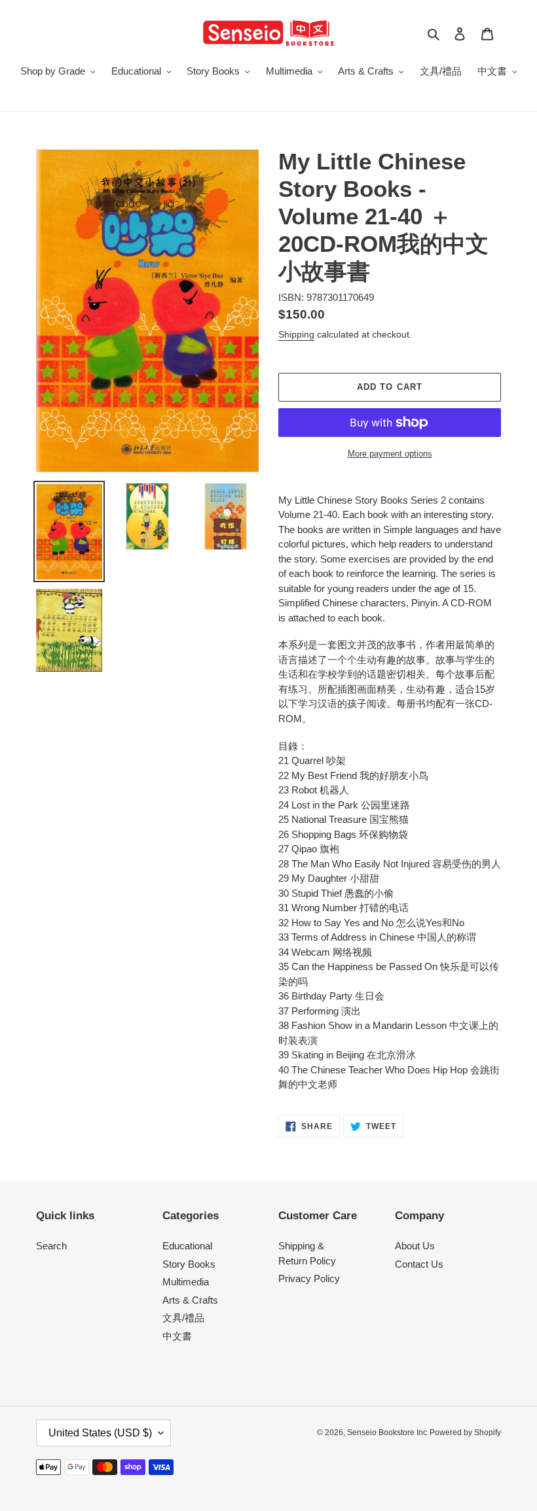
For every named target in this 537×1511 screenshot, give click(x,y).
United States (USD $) (100, 1432)
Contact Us (419, 1264)
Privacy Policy (309, 1278)
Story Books (188, 1264)
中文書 (177, 1336)
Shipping (296, 334)
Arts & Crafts (190, 1300)
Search (51, 1245)
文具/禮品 (183, 1317)
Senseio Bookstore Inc (387, 1432)
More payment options (390, 454)
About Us (415, 1245)
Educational (187, 1245)
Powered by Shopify (465, 1432)
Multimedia (185, 1281)
